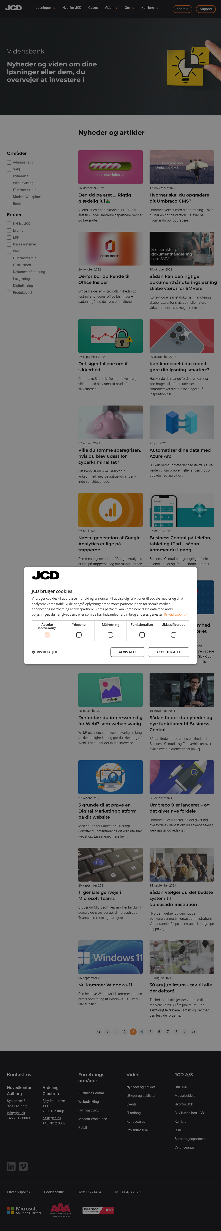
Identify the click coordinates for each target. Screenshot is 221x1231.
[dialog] (110, 615)
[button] (44, 652)
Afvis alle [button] (128, 652)
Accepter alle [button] (168, 652)
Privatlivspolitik (175, 614)
